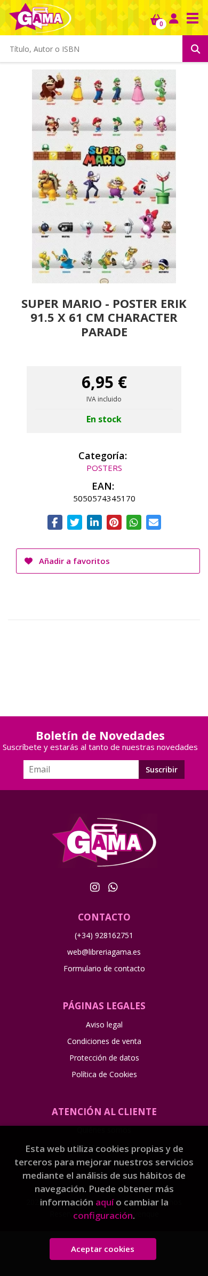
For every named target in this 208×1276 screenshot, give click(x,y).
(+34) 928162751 (104, 935)
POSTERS (104, 467)
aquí (104, 1202)
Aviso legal (104, 1024)
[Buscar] (195, 48)
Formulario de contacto (104, 968)
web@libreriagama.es (104, 952)
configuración (103, 1215)
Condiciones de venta (104, 1041)
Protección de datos (104, 1058)
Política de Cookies (104, 1074)
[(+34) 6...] (113, 887)
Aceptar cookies (102, 1248)
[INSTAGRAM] (95, 887)
